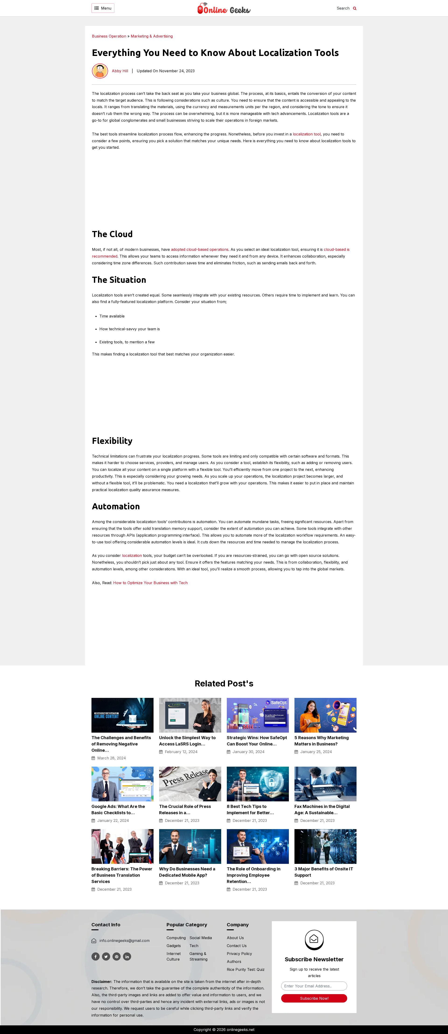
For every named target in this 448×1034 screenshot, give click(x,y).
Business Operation (109, 36)
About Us (235, 937)
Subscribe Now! (314, 998)
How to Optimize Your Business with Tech (150, 582)
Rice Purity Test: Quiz (246, 969)
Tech (193, 945)
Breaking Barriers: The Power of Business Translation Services (121, 875)
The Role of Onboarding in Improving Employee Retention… (253, 875)
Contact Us (237, 945)
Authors (234, 961)
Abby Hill (120, 71)
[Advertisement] (401, 96)
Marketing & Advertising (152, 36)
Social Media (200, 937)
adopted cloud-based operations (199, 249)
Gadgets (174, 945)
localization (132, 555)
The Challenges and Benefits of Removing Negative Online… (121, 744)
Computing (176, 937)
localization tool (307, 134)
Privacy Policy (239, 953)
